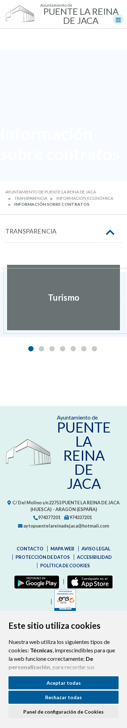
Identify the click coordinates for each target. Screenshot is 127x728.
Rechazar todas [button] (63, 697)
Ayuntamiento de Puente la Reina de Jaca (50, 191)
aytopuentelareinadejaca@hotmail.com (66, 526)
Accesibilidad (94, 557)
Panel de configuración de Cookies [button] (63, 712)
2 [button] (41, 348)
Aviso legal (95, 548)
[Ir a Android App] (35, 582)
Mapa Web (62, 548)
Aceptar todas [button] (64, 683)
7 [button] (94, 348)
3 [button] (52, 348)
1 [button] (31, 348)
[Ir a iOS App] (88, 582)
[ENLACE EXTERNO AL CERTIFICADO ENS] (63, 602)
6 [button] (83, 348)
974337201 (80, 517)
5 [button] (73, 348)
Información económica (84, 198)
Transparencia (30, 198)
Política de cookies (65, 565)
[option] (63, 297)
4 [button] (62, 348)
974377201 (48, 517)
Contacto (30, 548)
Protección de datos (43, 557)
